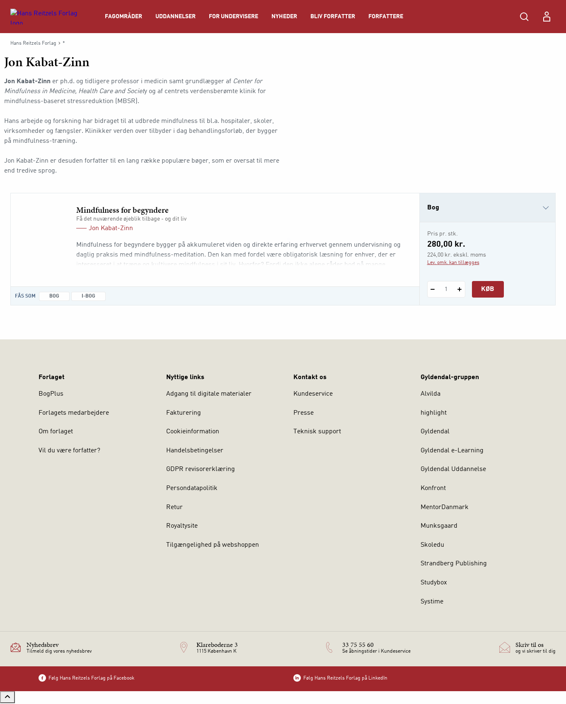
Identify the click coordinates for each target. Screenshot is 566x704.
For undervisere (233, 16)
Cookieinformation (192, 431)
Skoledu (432, 545)
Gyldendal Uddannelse (453, 469)
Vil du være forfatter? (69, 450)
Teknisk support (317, 431)
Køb (487, 289)
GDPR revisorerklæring (200, 469)
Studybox (434, 582)
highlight (434, 413)
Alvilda (430, 394)
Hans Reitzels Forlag (33, 43)
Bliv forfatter (332, 16)
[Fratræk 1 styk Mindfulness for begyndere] (433, 289)
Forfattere (385, 16)
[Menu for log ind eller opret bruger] (546, 16)
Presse (303, 413)
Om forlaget (56, 431)
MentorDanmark (445, 507)
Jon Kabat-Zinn (111, 228)
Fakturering (183, 413)
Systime (432, 601)
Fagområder (123, 16)
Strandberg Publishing (454, 563)
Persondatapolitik (192, 488)
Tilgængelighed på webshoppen (212, 545)
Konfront (433, 488)
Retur (174, 507)
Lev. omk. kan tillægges (453, 262)
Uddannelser (175, 16)
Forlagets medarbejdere (74, 413)
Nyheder (284, 16)
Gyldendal (435, 431)
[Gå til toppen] (7, 697)
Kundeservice (313, 394)
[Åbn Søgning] (524, 16)
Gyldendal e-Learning (452, 450)
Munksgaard (439, 526)
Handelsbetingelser (194, 450)
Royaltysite (182, 526)
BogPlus (51, 394)
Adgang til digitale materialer (209, 394)
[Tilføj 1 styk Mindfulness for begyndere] (460, 289)
